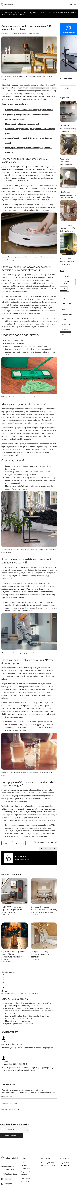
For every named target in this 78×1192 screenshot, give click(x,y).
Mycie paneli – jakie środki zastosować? (22, 124)
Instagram (7, 1184)
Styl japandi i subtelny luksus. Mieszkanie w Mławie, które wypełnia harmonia (44, 909)
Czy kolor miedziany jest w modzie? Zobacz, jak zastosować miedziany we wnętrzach (13, 955)
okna (64, 319)
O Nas (23, 1162)
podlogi (7, 843)
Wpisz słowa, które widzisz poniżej (14, 1124)
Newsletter (25, 1178)
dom (64, 288)
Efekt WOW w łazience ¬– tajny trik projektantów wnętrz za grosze (12, 909)
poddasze (66, 324)
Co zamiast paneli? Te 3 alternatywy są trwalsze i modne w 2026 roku (68, 130)
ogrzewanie (67, 314)
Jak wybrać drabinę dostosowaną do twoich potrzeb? (41, 954)
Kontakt (24, 1175)
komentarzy (42, 842)
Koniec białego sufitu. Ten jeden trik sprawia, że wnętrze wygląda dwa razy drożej (67, 264)
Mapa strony (26, 1181)
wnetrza (20, 843)
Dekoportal (6, 13)
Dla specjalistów (47, 1162)
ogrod (65, 309)
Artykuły (18, 13)
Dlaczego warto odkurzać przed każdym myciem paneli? (29, 110)
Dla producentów (47, 1166)
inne (64, 299)
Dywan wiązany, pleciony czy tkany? (19, 1023)
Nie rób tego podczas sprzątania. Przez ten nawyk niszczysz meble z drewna (68, 198)
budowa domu (65, 282)
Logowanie (64, 1162)
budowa (65, 276)
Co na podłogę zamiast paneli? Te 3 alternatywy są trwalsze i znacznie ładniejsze (67, 231)
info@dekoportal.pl (9, 1174)
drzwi (64, 294)
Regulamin (25, 1171)
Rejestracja (64, 1166)
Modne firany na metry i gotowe (18, 1021)
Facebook (7, 1179)
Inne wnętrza (30, 13)
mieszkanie (66, 304)
